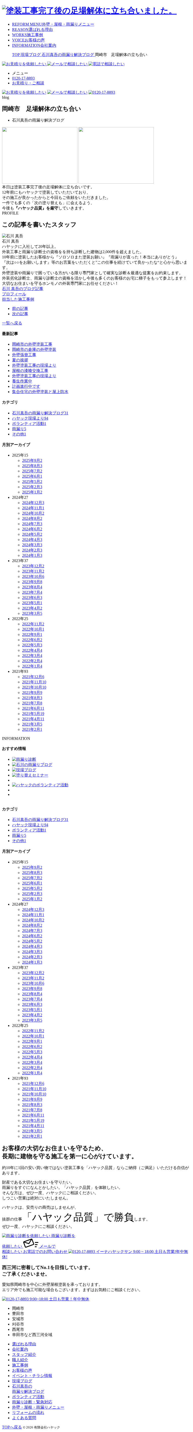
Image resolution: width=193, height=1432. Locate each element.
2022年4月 (32, 650)
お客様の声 (22, 1370)
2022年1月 (32, 666)
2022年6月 (32, 640)
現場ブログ (22, 1381)
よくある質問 (24, 1418)
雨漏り (19, 429)
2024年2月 (32, 550)
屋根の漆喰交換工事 (30, 370)
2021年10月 (34, 687)
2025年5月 (32, 481)
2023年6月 (32, 597)
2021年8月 (32, 698)
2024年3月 (32, 545)
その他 (19, 434)
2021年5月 (33, 713)
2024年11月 (33, 508)
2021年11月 (34, 682)
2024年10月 (33, 513)
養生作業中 (22, 381)
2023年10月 (33, 576)
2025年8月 (32, 466)
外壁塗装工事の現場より (34, 365)
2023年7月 (32, 592)
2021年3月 (32, 724)
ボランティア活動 (29, 423)
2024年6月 (32, 529)
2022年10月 (33, 629)
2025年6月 (32, 476)
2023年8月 (32, 587)
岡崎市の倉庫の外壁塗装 (34, 349)
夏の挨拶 (20, 360)
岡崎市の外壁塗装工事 (32, 344)
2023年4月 (32, 608)
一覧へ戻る (12, 323)
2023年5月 (32, 603)
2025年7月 (32, 471)
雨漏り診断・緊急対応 (32, 1402)
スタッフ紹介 (24, 1354)
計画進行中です (26, 386)
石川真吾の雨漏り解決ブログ (40, 413)
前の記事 (20, 308)
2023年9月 (32, 582)
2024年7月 (32, 524)
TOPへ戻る (12, 1427)
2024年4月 (32, 539)
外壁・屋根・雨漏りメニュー (38, 1407)
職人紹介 (20, 1360)
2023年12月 (33, 566)
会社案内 (20, 1349)
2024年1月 (32, 555)
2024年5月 (32, 534)
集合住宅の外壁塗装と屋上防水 (40, 392)
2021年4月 (33, 719)
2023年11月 (33, 571)
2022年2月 (32, 661)
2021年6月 (33, 708)
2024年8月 (32, 518)
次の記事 (20, 314)
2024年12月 (33, 503)
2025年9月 (32, 460)
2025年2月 (32, 487)
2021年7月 (32, 703)
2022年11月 (33, 624)
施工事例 (20, 1365)
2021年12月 (33, 677)
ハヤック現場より (30, 418)
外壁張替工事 (24, 355)
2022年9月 (32, 634)
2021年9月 (32, 692)
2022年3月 (32, 655)
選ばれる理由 (24, 1344)
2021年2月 (32, 729)
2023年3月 (32, 613)
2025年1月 (32, 492)
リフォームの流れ (28, 1412)
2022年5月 (32, 645)
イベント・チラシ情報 (32, 1375)
